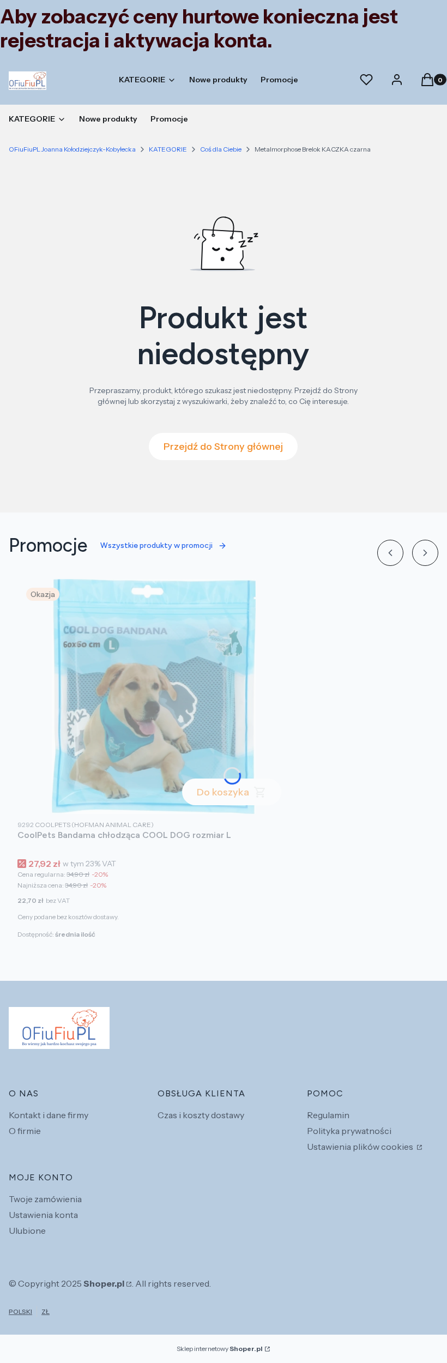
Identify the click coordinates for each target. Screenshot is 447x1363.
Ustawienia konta (43, 1214)
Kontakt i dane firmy (48, 1114)
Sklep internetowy (220, 1348)
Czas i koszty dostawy (201, 1114)
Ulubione (27, 1230)
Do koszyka (223, 792)
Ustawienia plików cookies (361, 1146)
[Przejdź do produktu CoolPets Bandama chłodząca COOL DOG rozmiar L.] (153, 696)
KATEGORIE (168, 149)
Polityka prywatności (349, 1130)
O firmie (25, 1130)
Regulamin (328, 1114)
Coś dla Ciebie (220, 149)
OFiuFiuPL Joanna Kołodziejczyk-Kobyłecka (72, 149)
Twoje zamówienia (45, 1198)
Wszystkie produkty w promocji (156, 545)
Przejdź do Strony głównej (223, 447)
